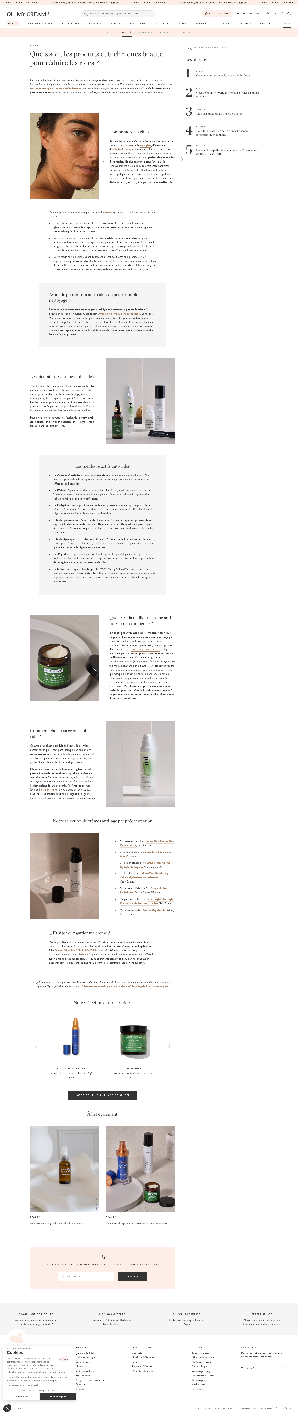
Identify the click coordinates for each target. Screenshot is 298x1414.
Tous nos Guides (201, 1353)
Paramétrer (21, 1396)
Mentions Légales (225, 1408)
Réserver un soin (248, 13)
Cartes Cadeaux (81, 1375)
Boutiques (77, 1366)
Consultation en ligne (84, 1357)
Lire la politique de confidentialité (22, 1385)
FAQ (135, 1362)
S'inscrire (132, 1276)
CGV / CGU (204, 1408)
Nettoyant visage (201, 1362)
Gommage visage (201, 1371)
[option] (140, 156)
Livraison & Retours (143, 1357)
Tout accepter (58, 1396)
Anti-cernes (198, 1384)
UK (19, 1408)
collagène (145, 145)
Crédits (286, 1408)
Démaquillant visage (203, 1357)
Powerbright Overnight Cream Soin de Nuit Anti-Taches (147, 901)
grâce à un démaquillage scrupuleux (119, 313)
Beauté (127, 32)
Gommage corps (201, 1380)
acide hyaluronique (122, 149)
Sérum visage (199, 1366)
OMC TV (186, 32)
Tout (110, 32)
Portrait (166, 32)
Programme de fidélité (84, 1353)
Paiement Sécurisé (142, 1366)
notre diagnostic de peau (145, 649)
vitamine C (84, 954)
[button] (7, 1408)
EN (14, 1408)
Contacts (137, 1353)
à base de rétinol (48, 789)
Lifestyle (146, 32)
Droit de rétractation (143, 1371)
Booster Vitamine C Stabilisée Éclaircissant (79, 950)
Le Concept (78, 1384)
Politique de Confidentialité (259, 1408)
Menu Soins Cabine (83, 1371)
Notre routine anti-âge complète (102, 1095)
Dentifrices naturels (203, 1375)
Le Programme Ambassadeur (88, 1380)
